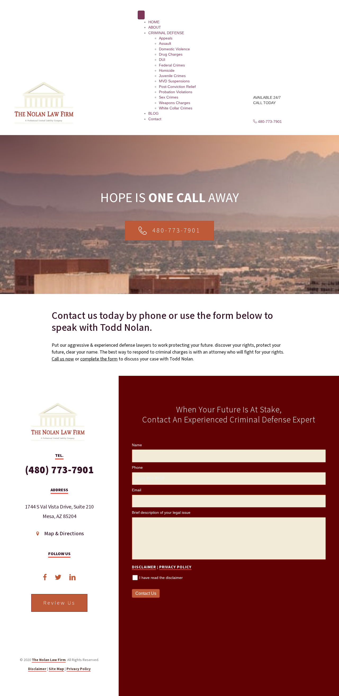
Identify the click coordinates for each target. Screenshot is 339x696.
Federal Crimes (172, 65)
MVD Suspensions (174, 81)
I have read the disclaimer (161, 577)
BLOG (153, 113)
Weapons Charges (174, 103)
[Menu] (141, 15)
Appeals (165, 38)
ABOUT (154, 27)
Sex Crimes (168, 97)
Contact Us (145, 593)
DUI (162, 59)
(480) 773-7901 (59, 470)
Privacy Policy (78, 669)
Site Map (56, 669)
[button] (267, 121)
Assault (165, 43)
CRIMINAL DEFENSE (166, 33)
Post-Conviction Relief (177, 86)
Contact (154, 119)
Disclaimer (37, 669)
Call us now (63, 359)
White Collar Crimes (175, 108)
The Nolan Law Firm (49, 660)
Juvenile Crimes (172, 76)
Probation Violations (175, 92)
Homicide (167, 70)
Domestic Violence (174, 49)
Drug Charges (170, 54)
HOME (153, 22)
